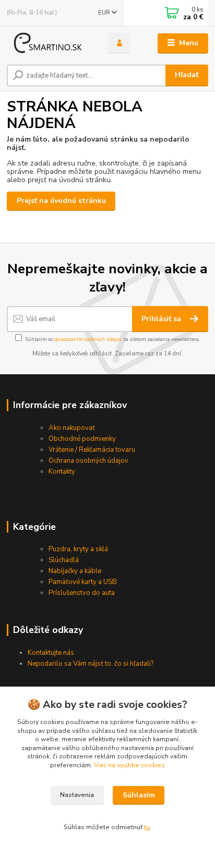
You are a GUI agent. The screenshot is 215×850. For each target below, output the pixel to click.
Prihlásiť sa (162, 319)
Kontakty (62, 471)
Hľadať (186, 75)
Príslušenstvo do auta (82, 593)
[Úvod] (49, 43)
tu (147, 827)
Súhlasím (139, 795)
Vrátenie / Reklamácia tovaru (92, 449)
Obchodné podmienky (82, 438)
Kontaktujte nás (51, 652)
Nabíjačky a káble (75, 571)
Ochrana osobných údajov (88, 460)
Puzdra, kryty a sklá (78, 549)
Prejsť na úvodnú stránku (61, 201)
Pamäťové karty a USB (83, 582)
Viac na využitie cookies (129, 765)
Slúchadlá (64, 560)
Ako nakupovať (72, 428)
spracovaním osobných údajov (88, 339)
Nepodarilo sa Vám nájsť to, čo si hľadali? (90, 663)
